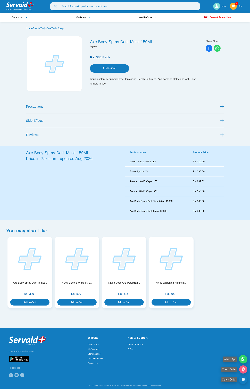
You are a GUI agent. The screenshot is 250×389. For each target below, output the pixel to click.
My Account (93, 349)
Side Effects (35, 120)
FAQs (130, 349)
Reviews (32, 135)
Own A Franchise (220, 17)
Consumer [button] (18, 17)
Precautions (35, 106)
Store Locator (94, 354)
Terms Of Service (135, 344)
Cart (240, 5)
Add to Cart (109, 68)
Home (29, 28)
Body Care (46, 28)
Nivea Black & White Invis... (77, 282)
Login (223, 6)
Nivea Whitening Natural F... (171, 282)
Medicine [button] (81, 17)
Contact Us (93, 363)
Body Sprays (58, 28)
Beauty (36, 28)
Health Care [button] (145, 17)
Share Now (212, 41)
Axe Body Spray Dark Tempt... (30, 282)
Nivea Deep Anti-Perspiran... (124, 282)
